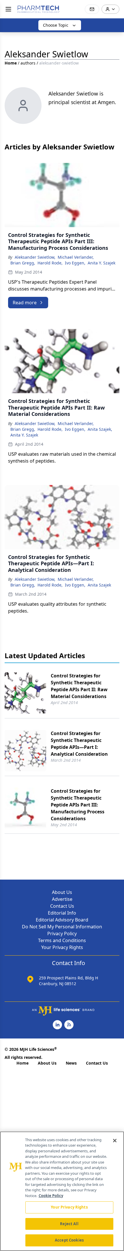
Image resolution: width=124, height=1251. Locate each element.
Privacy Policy (62, 933)
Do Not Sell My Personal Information (62, 926)
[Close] (114, 1140)
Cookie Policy (51, 1195)
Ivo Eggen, (75, 263)
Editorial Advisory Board (62, 920)
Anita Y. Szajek (101, 263)
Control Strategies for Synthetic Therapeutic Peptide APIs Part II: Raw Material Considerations (79, 686)
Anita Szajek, (100, 429)
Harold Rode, (50, 263)
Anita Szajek (99, 585)
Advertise (62, 899)
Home (11, 63)
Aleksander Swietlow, (35, 257)
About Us (62, 892)
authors (27, 63)
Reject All (69, 1223)
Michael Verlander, (76, 257)
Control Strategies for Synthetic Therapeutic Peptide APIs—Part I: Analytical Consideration (79, 743)
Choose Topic (55, 25)
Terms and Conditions (62, 940)
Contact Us (62, 906)
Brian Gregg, (22, 263)
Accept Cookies (69, 1240)
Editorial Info (62, 913)
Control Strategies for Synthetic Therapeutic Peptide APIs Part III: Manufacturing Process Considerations (77, 805)
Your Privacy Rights (62, 947)
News (71, 1063)
